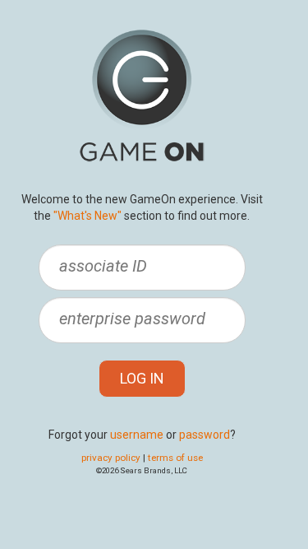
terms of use (175, 457)
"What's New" (87, 215)
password (204, 434)
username (136, 434)
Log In (142, 378)
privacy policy (110, 457)
